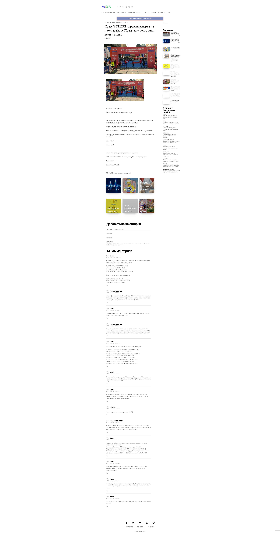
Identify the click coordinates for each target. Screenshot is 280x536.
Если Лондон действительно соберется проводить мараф (171, 166)
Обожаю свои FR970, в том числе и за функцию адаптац (171, 123)
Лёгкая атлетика (122, 22)
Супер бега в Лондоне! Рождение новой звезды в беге (170, 129)
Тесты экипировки (134, 12)
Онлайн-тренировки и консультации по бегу (140, 18)
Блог (145, 12)
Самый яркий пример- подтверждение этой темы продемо (170, 154)
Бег (114, 22)
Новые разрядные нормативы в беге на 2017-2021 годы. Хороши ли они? (113, 209)
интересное (109, 22)
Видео (153, 12)
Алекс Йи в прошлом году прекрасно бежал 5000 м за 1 (171, 160)
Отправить (109, 242)
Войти (170, 12)
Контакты (161, 12)
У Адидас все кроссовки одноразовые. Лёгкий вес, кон (170, 117)
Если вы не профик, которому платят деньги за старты (171, 141)
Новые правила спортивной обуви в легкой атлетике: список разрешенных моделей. (175, 34)
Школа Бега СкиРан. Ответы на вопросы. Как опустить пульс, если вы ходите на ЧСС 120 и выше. (113, 188)
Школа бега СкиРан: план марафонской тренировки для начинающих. (175, 102)
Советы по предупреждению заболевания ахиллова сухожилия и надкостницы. (130, 208)
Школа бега (121, 12)
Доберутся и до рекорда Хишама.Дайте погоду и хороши (169, 136)
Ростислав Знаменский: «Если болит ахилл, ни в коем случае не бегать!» (175, 95)
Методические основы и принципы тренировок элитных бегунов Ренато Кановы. (175, 88)
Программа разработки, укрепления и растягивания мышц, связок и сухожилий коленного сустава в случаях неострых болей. (146, 186)
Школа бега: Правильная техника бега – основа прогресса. (146, 209)
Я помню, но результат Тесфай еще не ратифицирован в (171, 171)
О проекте (129, 527)
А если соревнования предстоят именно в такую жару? (170, 148)
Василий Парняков (107, 12)
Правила (140, 527)
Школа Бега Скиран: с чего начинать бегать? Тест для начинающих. (130, 189)
